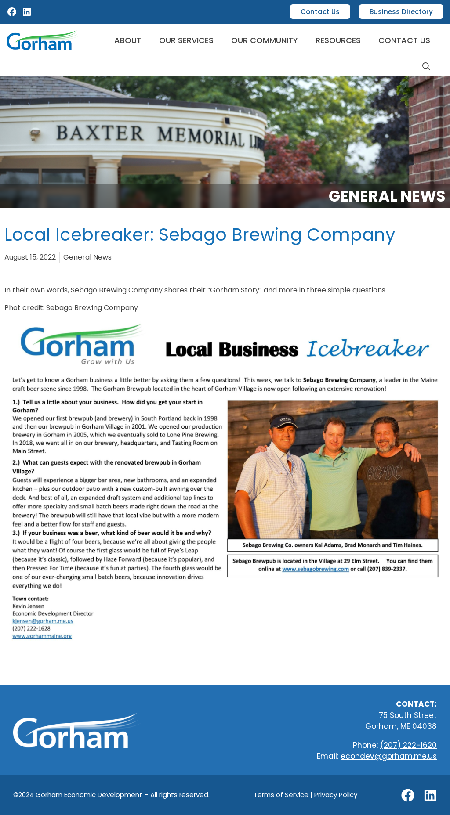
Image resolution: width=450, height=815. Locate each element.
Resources (338, 40)
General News (387, 196)
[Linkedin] (430, 795)
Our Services (186, 40)
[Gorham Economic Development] (43, 40)
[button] (426, 66)
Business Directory (401, 11)
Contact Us (320, 11)
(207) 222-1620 (408, 745)
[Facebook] (12, 14)
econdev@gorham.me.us (389, 756)
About (128, 40)
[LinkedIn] (27, 14)
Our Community (264, 40)
